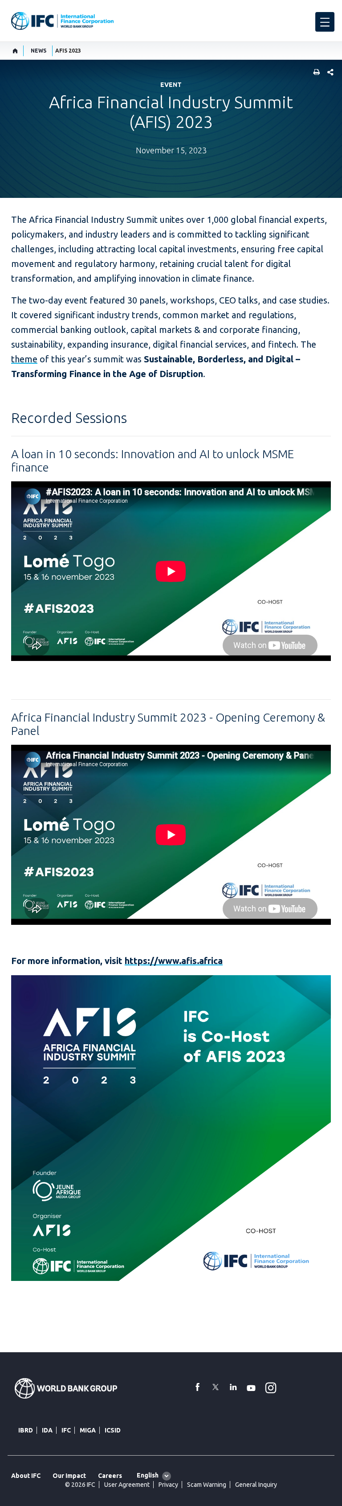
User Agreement (127, 1484)
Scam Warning (206, 1484)
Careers (110, 1475)
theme (24, 359)
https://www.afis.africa (174, 961)
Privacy (168, 1484)
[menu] (324, 22)
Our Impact (69, 1475)
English (148, 1475)
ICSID (113, 1430)
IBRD (25, 1430)
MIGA (88, 1430)
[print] (314, 73)
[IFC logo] (62, 20)
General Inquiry (256, 1484)
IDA (47, 1430)
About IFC (26, 1475)
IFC (66, 1430)
